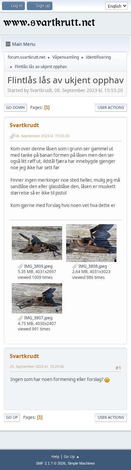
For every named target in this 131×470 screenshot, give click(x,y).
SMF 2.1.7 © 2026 (51, 463)
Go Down (15, 107)
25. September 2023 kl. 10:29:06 (37, 366)
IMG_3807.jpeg (37, 318)
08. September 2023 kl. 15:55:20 (42, 135)
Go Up (12, 417)
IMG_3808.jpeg (92, 266)
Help (55, 456)
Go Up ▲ (72, 456)
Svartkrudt (24, 125)
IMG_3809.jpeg (37, 266)
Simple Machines (81, 463)
